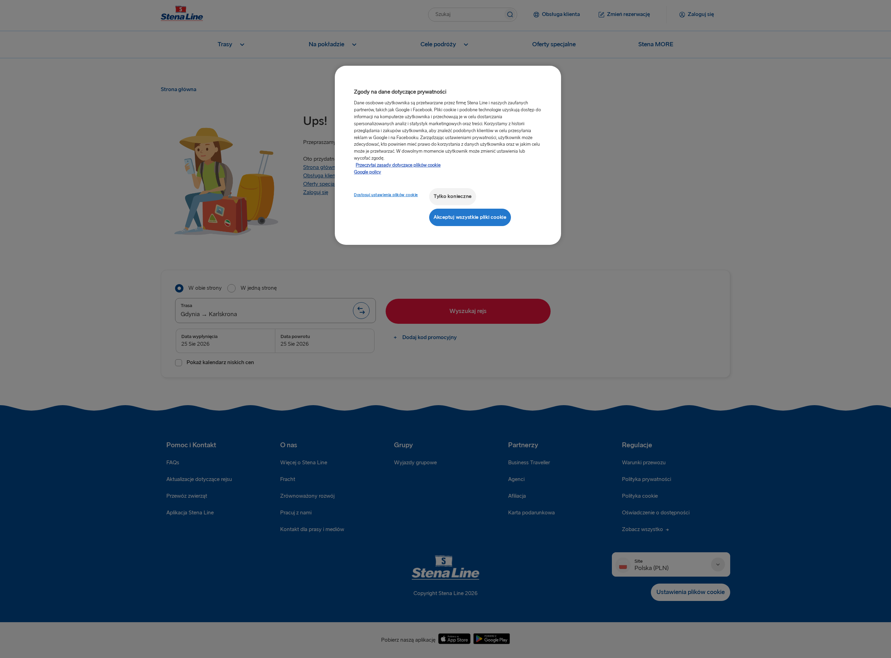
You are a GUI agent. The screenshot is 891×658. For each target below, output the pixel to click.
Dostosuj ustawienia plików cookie (386, 195)
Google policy (367, 172)
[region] (448, 155)
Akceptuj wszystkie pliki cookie (470, 217)
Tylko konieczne (453, 196)
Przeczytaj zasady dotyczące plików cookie (398, 165)
